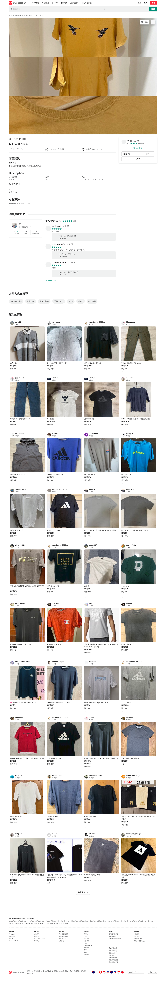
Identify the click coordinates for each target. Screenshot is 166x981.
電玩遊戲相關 (113, 957)
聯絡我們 (37, 971)
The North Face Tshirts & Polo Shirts (56, 923)
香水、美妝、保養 (39, 938)
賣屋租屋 (86, 947)
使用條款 (76, 971)
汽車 (85, 943)
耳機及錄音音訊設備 (115, 938)
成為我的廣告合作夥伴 (66, 971)
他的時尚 (36, 934)
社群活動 (86, 941)
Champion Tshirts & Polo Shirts (33, 923)
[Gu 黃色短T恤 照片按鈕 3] (83, 115)
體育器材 (111, 955)
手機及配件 (112, 936)
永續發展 (48, 971)
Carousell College (14, 941)
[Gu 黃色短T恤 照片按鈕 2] (83, 76)
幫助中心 (30, 971)
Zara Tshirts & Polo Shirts (98, 921)
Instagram (12, 936)
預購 (85, 936)
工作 (85, 952)
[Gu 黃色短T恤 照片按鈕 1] (83, 37)
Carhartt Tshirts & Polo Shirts (117, 921)
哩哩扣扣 (86, 934)
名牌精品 (36, 941)
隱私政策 (83, 971)
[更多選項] (11, 372)
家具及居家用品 (63, 934)
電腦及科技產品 (113, 934)
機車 (85, 950)
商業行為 (30, 973)
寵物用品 (61, 941)
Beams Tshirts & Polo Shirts (137, 921)
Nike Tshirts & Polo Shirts (36, 921)
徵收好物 (86, 938)
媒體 (42, 971)
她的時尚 (36, 936)
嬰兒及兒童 (62, 938)
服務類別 (86, 954)
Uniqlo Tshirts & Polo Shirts (17, 921)
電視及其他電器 (63, 936)
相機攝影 (136, 934)
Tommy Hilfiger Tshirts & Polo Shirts (77, 921)
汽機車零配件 (88, 945)
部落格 (11, 938)
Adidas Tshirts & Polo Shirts (54, 921)
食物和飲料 (112, 953)
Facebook (12, 934)
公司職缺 (55, 971)
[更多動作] (153, 22)
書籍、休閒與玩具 (139, 941)
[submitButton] (153, 9)
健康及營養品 (113, 951)
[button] (29, 227)
